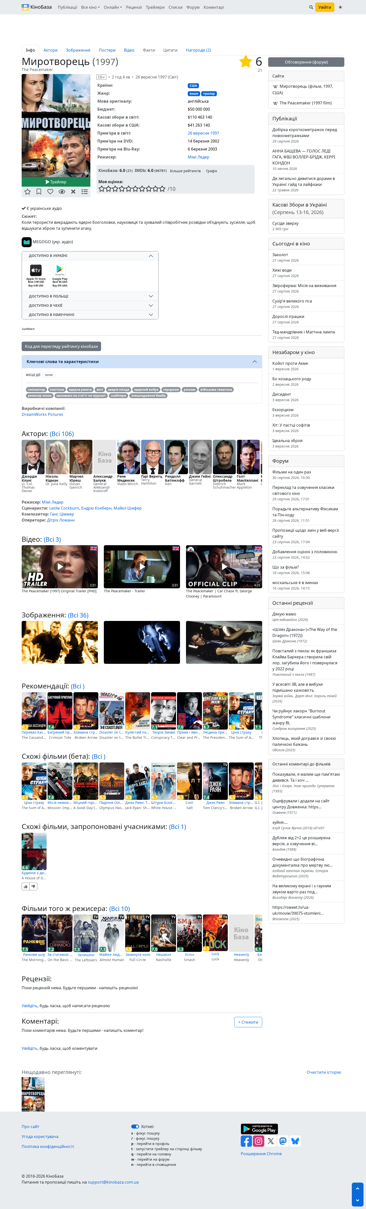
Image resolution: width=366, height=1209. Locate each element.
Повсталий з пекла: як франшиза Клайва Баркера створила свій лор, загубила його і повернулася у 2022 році (304, 662)
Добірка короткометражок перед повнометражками (304, 135)
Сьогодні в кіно (291, 243)
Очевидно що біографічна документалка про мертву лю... (302, 867)
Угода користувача (40, 1136)
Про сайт (30, 1126)
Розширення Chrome (261, 1153)
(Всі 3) (52, 539)
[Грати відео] (60, 566)
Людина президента (215, 732)
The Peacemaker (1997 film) (305, 103)
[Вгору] (358, 1189)
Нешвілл (163, 954)
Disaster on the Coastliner (111, 732)
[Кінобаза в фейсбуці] (247, 1140)
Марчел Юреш (76, 478)
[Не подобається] (33, 886)
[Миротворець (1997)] (33, 1094)
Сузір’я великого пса (292, 303)
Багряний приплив (60, 732)
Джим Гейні (200, 476)
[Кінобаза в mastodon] (283, 1140)
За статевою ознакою (60, 954)
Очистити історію (324, 1072)
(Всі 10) (119, 909)
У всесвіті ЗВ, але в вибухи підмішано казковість (304, 692)
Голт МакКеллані (247, 478)
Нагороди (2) (198, 50)
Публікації (67, 7)
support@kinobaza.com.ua (113, 1182)
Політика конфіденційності (48, 1146)
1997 (105, 62)
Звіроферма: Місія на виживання (304, 288)
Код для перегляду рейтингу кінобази (61, 346)
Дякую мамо (290, 616)
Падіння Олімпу (111, 802)
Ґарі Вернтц (151, 476)
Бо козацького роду (291, 381)
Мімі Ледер (198, 157)
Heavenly (241, 954)
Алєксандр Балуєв (103, 478)
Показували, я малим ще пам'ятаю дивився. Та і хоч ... (306, 782)
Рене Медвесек (126, 478)
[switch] (135, 1127)
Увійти (324, 7)
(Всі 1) (177, 827)
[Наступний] (93, 125)
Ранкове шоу (34, 954)
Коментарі (214, 7)
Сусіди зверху (285, 226)
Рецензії (134, 7)
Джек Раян (215, 802)
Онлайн (111, 7)
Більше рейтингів (185, 170)
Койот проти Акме (290, 366)
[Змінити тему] (340, 7)
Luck (215, 953)
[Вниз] (358, 1201)
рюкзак (189, 389)
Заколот (285, 257)
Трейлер (57, 182)
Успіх (189, 954)
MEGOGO (41, 241)
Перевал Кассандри (34, 732)
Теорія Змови (163, 732)
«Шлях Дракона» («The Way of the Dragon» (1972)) (304, 635)
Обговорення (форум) (306, 62)
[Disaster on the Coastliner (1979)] (111, 711)
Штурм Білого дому (163, 802)
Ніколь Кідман (52, 478)
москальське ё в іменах (295, 585)
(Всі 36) (78, 615)
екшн (194, 93)
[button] (27, 192)
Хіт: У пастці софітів (291, 427)
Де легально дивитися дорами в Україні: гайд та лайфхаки (303, 184)
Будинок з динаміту (34, 872)
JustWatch (28, 328)
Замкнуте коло (137, 954)
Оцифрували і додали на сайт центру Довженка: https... (301, 806)
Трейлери (155, 7)
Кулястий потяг (137, 732)
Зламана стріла (85, 732)
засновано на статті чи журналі (81, 395)
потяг (49, 375)
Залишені (86, 954)
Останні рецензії (292, 603)
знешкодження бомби (148, 395)
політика (57, 389)
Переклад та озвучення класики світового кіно (303, 493)
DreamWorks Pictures (42, 414)
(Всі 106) (62, 434)
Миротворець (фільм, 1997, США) (302, 89)
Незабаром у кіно (293, 352)
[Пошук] (311, 7)
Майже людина (111, 954)
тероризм (171, 389)
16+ (101, 77)
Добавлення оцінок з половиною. (305, 554)
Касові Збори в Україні (299, 208)
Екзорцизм (285, 412)
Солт (189, 802)
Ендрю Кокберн (96, 508)
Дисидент (285, 396)
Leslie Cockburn (64, 508)
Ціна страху (241, 732)
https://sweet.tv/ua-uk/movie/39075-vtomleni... (297, 913)
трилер (209, 93)
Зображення (78, 50)
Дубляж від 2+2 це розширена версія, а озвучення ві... (301, 843)
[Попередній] (19, 125)
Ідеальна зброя (287, 443)
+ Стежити (248, 1022)
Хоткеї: (147, 1126)
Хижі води (285, 272)
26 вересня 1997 (203, 133)
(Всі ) (77, 686)
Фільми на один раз (291, 474)
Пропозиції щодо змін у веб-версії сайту (305, 536)
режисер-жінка (40, 395)
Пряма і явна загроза (189, 732)
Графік (211, 170)
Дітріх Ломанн (61, 520)
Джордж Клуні (29, 478)
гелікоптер (36, 389)
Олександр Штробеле (223, 478)
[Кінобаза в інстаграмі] (259, 1140)
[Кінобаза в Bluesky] (295, 1140)
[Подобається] (26, 886)
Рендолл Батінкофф (174, 478)
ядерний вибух (146, 389)
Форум (193, 7)
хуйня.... (298, 825)
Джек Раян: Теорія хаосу (137, 802)
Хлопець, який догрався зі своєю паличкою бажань (304, 744)
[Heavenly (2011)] (241, 933)
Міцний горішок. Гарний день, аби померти (85, 802)
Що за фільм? (291, 569)
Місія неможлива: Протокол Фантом (60, 802)
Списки (176, 7)
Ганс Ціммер (62, 514)
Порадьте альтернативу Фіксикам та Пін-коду (305, 514)
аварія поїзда (118, 389)
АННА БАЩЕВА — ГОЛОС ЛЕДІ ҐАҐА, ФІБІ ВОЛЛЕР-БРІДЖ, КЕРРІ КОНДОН (303, 159)
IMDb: (141, 170)
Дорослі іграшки (288, 319)
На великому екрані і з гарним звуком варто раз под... (301, 891)
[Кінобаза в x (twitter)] (271, 1140)
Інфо (30, 50)
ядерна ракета (80, 389)
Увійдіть (30, 1005)
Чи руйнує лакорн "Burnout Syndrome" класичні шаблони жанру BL (301, 719)
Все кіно (89, 7)
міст (100, 389)
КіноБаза (40, 6)
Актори (51, 50)
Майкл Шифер (128, 508)
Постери (107, 50)
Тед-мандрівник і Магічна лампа (303, 334)
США (193, 85)
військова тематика (216, 389)
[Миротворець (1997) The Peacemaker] (56, 125)
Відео (129, 50)
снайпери (118, 395)
